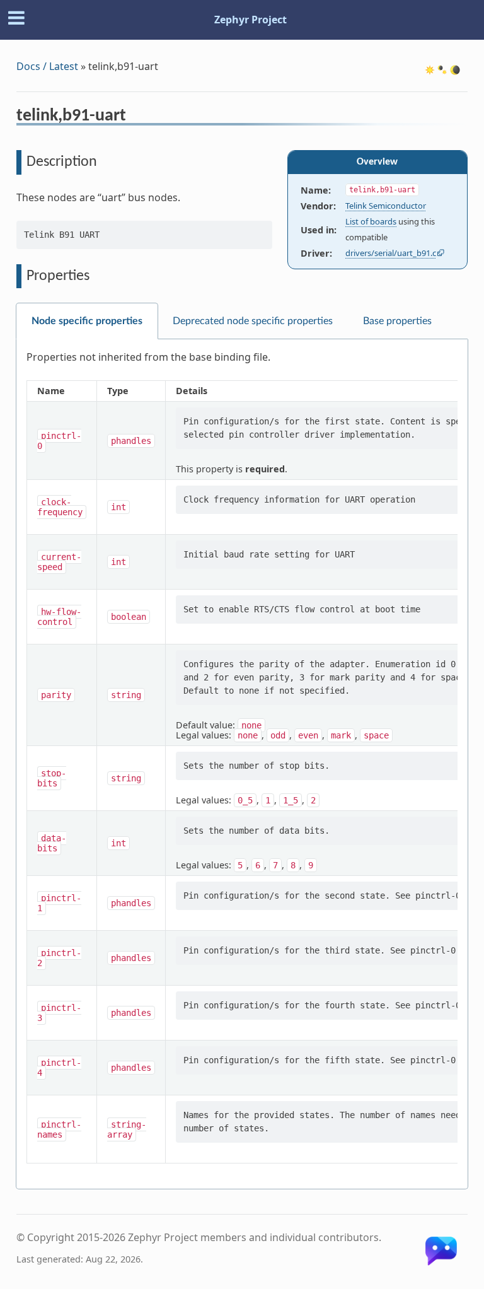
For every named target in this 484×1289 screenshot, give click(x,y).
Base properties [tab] (397, 321)
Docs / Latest (47, 66)
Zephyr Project (250, 19)
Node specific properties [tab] (87, 321)
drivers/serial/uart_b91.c (390, 253)
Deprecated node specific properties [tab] (253, 321)
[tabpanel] (242, 764)
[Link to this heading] (134, 117)
